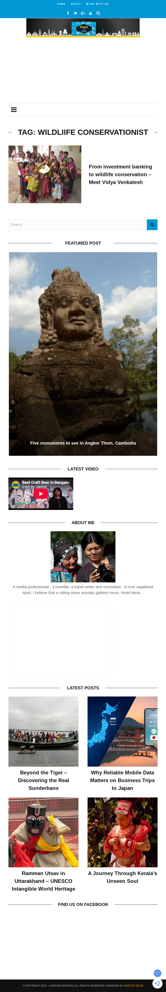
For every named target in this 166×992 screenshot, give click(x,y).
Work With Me (97, 4)
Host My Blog (133, 985)
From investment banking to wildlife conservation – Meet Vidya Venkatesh (120, 174)
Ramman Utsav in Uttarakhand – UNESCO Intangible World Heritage (43, 881)
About (76, 4)
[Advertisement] (83, 71)
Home (61, 4)
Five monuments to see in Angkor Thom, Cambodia (83, 443)
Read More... (132, 593)
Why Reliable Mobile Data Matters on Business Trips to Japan (122, 780)
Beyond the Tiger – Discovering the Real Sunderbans (43, 780)
